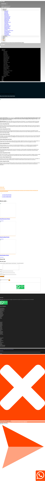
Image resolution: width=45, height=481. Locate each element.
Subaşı (6, 190)
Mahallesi (3, 190)
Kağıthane (1, 332)
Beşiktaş (1, 324)
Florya (1, 343)
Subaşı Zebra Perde (5, 191)
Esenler (1, 328)
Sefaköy (1, 344)
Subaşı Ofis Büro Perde (30, 190)
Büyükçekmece (2, 310)
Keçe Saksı (1, 334)
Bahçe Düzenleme (2, 345)
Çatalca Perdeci (2, 188)
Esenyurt (1, 329)
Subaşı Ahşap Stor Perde (11, 190)
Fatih (0, 317)
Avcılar (1, 318)
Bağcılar (1, 325)
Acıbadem (1, 313)
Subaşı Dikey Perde (18, 190)
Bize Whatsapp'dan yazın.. (22, 286)
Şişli (0, 341)
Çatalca (1, 190)
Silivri (1, 339)
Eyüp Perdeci (2, 220)
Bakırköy (1, 311)
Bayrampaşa (2, 314)
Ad (0, 271)
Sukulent (1, 333)
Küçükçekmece (2, 308)
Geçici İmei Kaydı (2, 346)
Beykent (1, 316)
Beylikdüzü (1, 315)
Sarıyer (1, 338)
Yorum (1, 269)
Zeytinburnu (2, 342)
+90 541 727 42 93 (7, 6)
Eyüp (0, 330)
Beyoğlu (1, 323)
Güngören (1, 331)
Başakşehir (1, 312)
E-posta (1, 273)
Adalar (1, 326)
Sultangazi (1, 340)
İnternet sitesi (2, 274)
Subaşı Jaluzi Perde (24, 190)
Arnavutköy (1, 337)
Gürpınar (1, 322)
